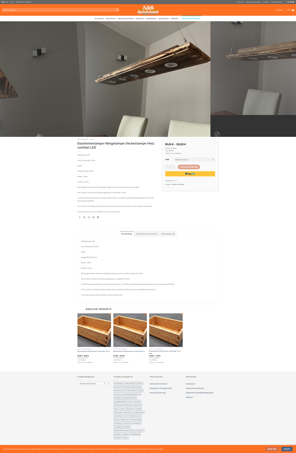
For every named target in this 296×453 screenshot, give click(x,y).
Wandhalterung (135, 434)
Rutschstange (137, 419)
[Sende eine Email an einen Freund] (89, 217)
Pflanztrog (127, 412)
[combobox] (93, 383)
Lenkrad (122, 409)
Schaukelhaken (136, 423)
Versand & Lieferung (157, 392)
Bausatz (140, 383)
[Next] (287, 79)
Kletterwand (137, 405)
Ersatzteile (132, 390)
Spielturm (133, 430)
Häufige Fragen (276, 2)
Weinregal (117, 438)
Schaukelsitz (118, 427)
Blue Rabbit (126, 387)
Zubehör (174, 18)
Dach (125, 390)
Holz (130, 401)
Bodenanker (118, 390)
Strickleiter (117, 434)
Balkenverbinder (131, 383)
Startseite (99, 18)
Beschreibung (126, 234)
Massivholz (130, 409)
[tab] (127, 233)
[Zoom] (217, 134)
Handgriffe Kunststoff (129, 398)
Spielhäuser (151, 18)
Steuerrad (141, 430)
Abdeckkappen (118, 383)
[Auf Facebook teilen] (80, 217)
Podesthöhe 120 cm (120, 416)
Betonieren (117, 387)
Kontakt (266, 2)
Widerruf (189, 397)
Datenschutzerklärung (195, 388)
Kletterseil (129, 405)
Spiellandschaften (126, 18)
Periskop (138, 409)
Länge (167, 159)
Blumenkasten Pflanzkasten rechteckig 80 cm (129, 351)
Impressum (190, 384)
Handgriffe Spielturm (120, 401)
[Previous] (9, 79)
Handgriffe (117, 398)
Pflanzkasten (118, 412)
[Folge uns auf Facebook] (286, 2)
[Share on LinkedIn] (98, 217)
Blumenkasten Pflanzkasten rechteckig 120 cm (93, 351)
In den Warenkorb (189, 167)
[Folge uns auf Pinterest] (293, 2)
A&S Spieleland (82, 139)
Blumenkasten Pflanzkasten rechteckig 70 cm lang (165, 352)
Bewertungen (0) (168, 234)
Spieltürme (111, 18)
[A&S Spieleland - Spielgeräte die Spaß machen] (148, 10)
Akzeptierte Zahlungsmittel (161, 388)
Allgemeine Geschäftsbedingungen (199, 392)
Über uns (240, 2)
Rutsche (116, 419)
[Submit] (117, 10)
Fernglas (140, 390)
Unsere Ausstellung (253, 2)
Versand (170, 150)
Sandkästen (164, 18)
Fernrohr (117, 394)
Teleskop (125, 434)
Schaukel (126, 423)
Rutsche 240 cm (126, 419)
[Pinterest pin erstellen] (93, 217)
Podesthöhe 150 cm (135, 416)
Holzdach (137, 401)
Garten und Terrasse (191, 18)
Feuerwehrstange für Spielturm (131, 394)
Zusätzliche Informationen (146, 234)
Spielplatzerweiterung (121, 430)
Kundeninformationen (159, 384)
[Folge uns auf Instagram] (288, 2)
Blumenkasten (136, 387)
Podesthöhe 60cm (138, 412)
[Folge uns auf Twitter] (291, 2)
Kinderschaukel (119, 405)
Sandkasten (118, 423)
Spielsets (140, 18)
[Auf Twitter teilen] (84, 217)
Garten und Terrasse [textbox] (92, 383)
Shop (92, 139)
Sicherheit (127, 427)
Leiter (116, 409)
